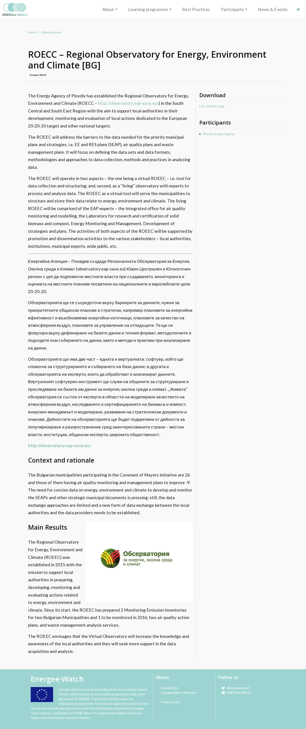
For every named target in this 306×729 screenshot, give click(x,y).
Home (32, 32)
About (108, 9)
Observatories (51, 32)
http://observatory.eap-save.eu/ (128, 103)
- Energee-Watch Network (177, 692)
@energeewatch (237, 688)
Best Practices (196, 9)
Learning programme (148, 9)
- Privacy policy (169, 702)
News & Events (273, 9)
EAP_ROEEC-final (211, 106)
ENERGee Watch (238, 692)
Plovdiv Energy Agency (219, 134)
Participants (232, 9)
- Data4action (168, 688)
